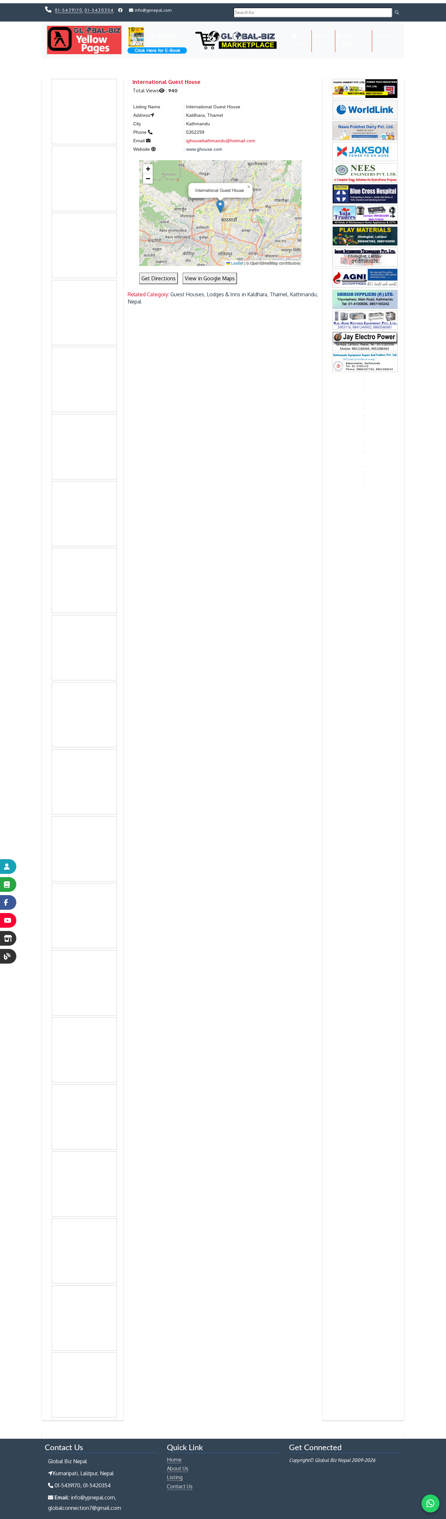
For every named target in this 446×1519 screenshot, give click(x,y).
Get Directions (158, 278)
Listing (175, 1477)
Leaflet (236, 263)
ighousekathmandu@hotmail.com (220, 140)
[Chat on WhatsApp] (430, 1503)
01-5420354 (99, 10)
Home (301, 43)
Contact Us (384, 40)
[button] (220, 206)
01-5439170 (69, 10)
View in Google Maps (210, 278)
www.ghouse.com (204, 149)
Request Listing (348, 40)
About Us (321, 40)
